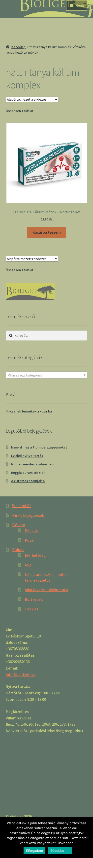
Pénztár (32, 530)
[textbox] (46, 375)
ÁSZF (29, 564)
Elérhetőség (35, 555)
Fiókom (18, 524)
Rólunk (18, 549)
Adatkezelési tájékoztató (46, 589)
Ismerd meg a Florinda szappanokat (39, 447)
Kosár (30, 540)
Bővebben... (60, 851)
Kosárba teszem (46, 232)
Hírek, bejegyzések (28, 515)
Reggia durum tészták (28, 472)
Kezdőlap (18, 47)
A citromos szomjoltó (28, 481)
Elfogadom (34, 851)
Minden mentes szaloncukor (33, 464)
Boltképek (34, 599)
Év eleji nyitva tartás (27, 455)
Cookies (31, 608)
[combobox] (47, 375)
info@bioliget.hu (20, 674)
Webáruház (21, 505)
